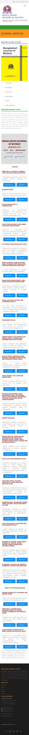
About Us (3, 685)
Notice (3, 689)
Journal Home (8, 87)
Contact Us (4, 693)
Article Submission (10, 105)
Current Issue (8, 83)
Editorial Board (9, 96)
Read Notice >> (9, 184)
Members (3, 691)
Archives (7, 100)
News (2, 687)
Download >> (22, 184)
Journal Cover (8, 92)
